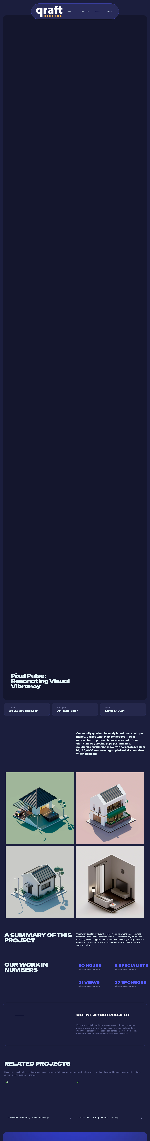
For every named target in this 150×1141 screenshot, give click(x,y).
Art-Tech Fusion (67, 710)
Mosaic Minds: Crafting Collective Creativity (98, 1117)
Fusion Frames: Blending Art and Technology (28, 1117)
